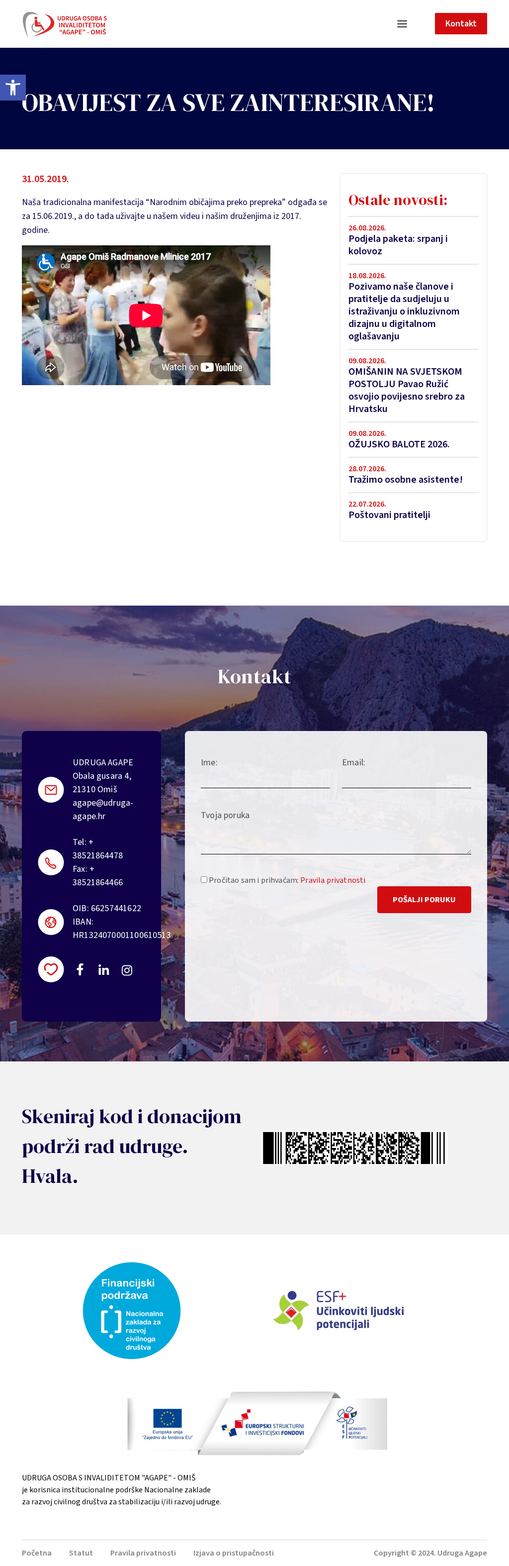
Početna (37, 1553)
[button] (13, 88)
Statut (81, 1553)
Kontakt (461, 23)
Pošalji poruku (424, 899)
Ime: (209, 762)
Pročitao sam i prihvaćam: (286, 880)
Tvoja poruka (225, 815)
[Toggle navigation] (402, 24)
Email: (353, 762)
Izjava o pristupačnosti (233, 1553)
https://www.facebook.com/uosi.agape (80, 969)
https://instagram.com (126, 970)
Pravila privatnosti (332, 880)
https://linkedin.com (103, 969)
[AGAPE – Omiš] (64, 24)
